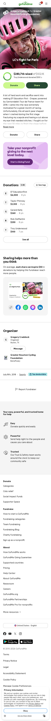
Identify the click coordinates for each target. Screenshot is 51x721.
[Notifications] (40, 3)
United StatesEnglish (27, 625)
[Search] (4, 3)
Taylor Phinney (17, 201)
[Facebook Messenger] (32, 307)
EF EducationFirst (18, 192)
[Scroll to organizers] (6, 12)
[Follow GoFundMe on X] (15, 633)
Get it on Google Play (10, 641)
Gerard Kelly (16, 210)
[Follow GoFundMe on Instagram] (20, 633)
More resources (11, 612)
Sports (22, 374)
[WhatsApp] (25, 307)
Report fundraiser (27, 389)
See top (42, 185)
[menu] (46, 3)
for (25, 12)
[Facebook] (18, 307)
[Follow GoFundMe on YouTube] (10, 633)
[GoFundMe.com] (25, 3)
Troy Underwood (18, 228)
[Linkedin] (40, 307)
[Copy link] (10, 307)
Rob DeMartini (17, 219)
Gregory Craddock (19, 337)
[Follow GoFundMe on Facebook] (4, 633)
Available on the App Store (26, 641)
